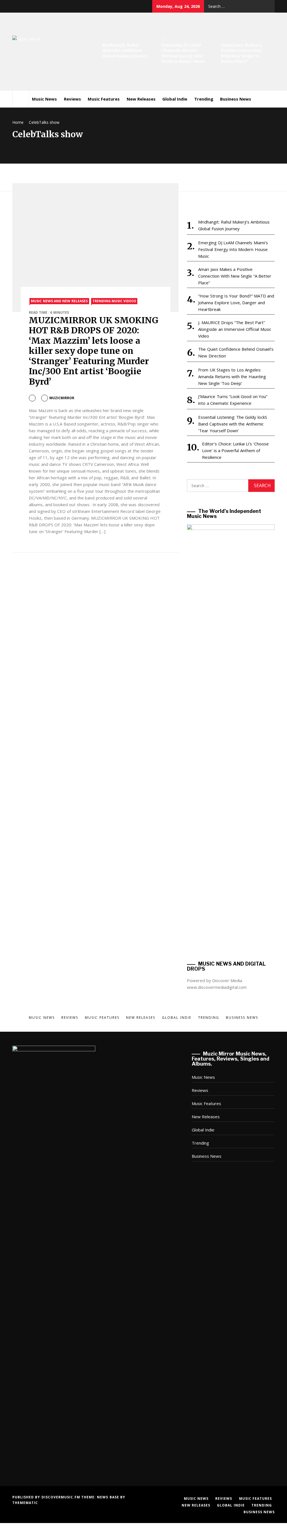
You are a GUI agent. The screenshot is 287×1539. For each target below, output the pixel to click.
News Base (108, 1497)
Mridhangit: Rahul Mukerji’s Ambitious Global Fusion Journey (124, 51)
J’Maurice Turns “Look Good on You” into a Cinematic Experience (232, 400)
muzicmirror (61, 398)
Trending (203, 99)
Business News (235, 99)
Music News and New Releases (59, 301)
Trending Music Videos (114, 301)
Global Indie (174, 99)
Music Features (104, 99)
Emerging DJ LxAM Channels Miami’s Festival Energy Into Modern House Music (183, 53)
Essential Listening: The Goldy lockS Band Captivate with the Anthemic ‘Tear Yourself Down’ (232, 423)
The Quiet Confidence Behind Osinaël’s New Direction (235, 352)
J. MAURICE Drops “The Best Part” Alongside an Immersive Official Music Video (234, 329)
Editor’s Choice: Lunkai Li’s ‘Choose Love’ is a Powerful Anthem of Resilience (235, 450)
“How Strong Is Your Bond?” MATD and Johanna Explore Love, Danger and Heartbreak (236, 302)
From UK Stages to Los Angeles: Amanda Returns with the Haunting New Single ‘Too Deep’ (232, 376)
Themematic (25, 1502)
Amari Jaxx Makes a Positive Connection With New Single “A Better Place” (241, 53)
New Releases (141, 99)
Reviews (72, 99)
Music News (44, 99)
